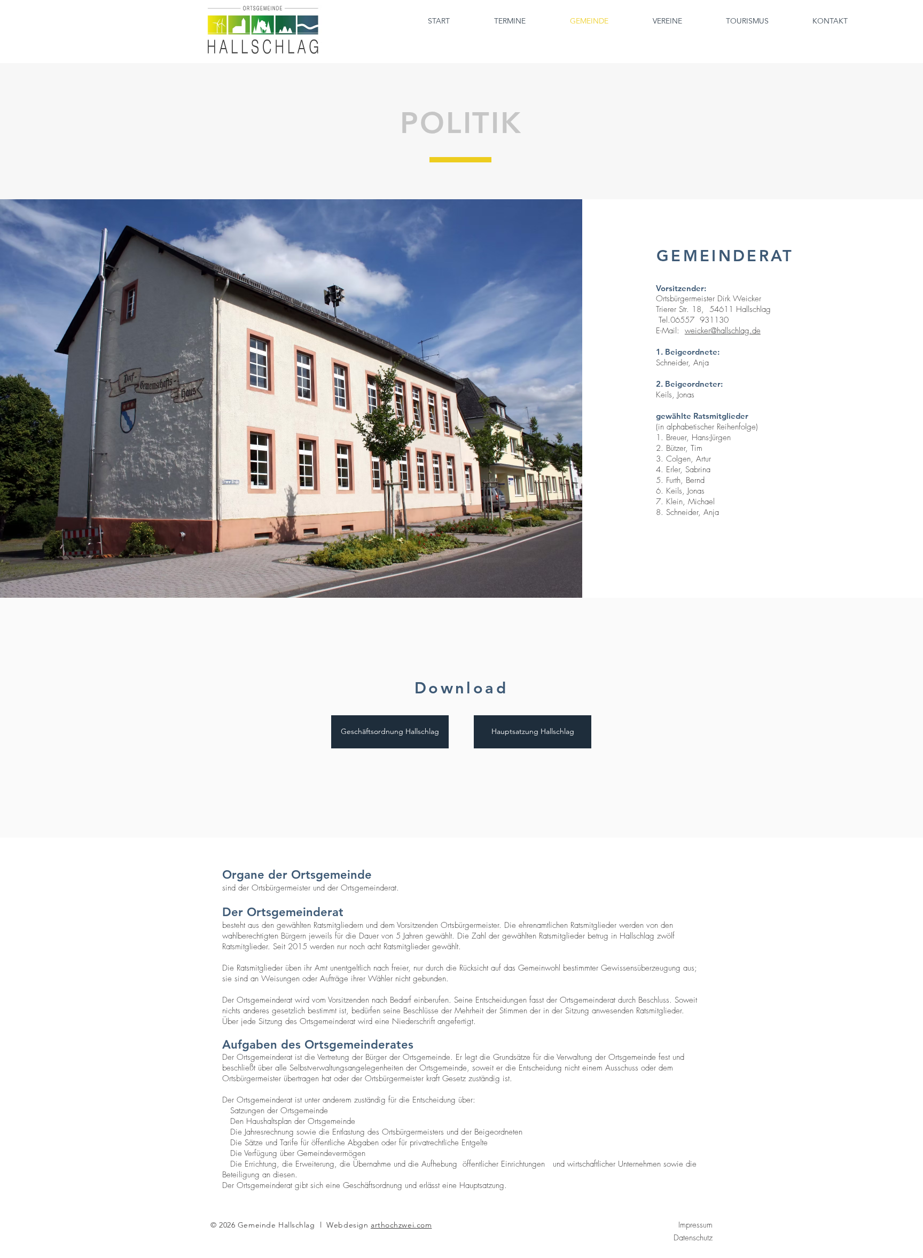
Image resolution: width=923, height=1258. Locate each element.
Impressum (695, 1225)
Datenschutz (693, 1237)
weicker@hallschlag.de (723, 330)
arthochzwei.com (401, 1225)
